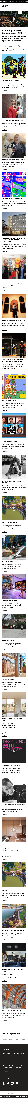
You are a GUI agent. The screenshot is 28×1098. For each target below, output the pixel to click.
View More (4, 90)
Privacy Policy (3, 1093)
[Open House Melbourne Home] (7, 6)
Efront (25, 1092)
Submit (6, 1071)
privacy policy (18, 1067)
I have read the (15, 26)
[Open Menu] (25, 6)
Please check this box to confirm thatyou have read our (14, 1066)
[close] (24, 14)
